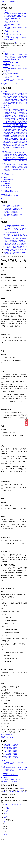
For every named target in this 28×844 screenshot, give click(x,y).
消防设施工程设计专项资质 (16, 154)
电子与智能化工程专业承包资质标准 (16, 112)
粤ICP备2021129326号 (8, 791)
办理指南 (5, 33)
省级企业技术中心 (15, 18)
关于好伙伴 (6, 36)
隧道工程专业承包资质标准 (12, 117)
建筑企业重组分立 (5, 777)
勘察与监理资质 (9, 15)
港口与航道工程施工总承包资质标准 (14, 102)
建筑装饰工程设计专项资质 (10, 745)
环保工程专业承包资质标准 (19, 145)
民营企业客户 (6, 27)
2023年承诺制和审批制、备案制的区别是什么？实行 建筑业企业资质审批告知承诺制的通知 (15, 236)
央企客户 (25, 27)
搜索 (15, 42)
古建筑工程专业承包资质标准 (14, 123)
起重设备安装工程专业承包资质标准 (12, 208)
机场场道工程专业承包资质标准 (11, 132)
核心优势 (15, 38)
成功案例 (5, 25)
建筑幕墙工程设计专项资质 (14, 159)
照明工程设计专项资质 (6, 734)
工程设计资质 (13, 83)
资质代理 (3, 766)
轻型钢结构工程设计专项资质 (19, 160)
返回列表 (3, 84)
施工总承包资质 (7, 13)
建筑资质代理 (6, 12)
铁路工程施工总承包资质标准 (12, 96)
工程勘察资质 (16, 164)
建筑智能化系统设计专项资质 (10, 153)
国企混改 (20, 24)
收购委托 (10, 21)
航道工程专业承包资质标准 (17, 136)
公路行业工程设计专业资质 (10, 756)
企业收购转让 (6, 19)
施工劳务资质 (4, 177)
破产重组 (15, 24)
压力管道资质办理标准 (6, 190)
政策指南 (5, 30)
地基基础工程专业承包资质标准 (11, 109)
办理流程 (5, 34)
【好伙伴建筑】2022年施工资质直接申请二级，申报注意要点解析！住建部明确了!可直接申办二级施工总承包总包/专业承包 (15, 246)
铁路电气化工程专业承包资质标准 (18, 130)
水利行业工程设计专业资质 (10, 753)
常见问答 (19, 34)
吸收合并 (10, 24)
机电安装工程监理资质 (12, 167)
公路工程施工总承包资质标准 (10, 212)
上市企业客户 (14, 27)
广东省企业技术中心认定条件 (10, 195)
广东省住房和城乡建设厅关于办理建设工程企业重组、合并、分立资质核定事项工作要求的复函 (14, 230)
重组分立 (5, 24)
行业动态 (15, 31)
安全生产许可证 (18, 16)
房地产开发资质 (17, 15)
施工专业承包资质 (16, 13)
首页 (4, 10)
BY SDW (18, 804)
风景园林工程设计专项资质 (7, 737)
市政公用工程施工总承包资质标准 (12, 209)
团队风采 (20, 38)
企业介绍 (5, 38)
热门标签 (21, 791)
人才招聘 (7, 39)
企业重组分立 (6, 22)
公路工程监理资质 (8, 164)
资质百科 (10, 31)
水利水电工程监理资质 (18, 169)
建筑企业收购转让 (5, 773)
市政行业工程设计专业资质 (19, 156)
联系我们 (12, 39)
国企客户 (20, 27)
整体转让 (5, 21)
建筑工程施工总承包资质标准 (10, 93)
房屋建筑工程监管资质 (12, 166)
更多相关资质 (6, 28)
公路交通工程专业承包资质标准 (13, 127)
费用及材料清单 (12, 34)
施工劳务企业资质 (8, 179)
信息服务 (15, 21)
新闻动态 (5, 31)
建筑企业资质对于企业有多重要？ (12, 232)
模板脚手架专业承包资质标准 (18, 118)
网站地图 (16, 791)
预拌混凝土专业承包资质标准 (10, 211)
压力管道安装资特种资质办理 (10, 191)
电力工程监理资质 (8, 169)
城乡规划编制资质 (9, 16)
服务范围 (10, 38)
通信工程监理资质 (22, 167)
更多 (2, 198)
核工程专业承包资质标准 (12, 144)
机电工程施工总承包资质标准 (19, 97)
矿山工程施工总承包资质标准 (10, 99)
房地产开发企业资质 (8, 175)
